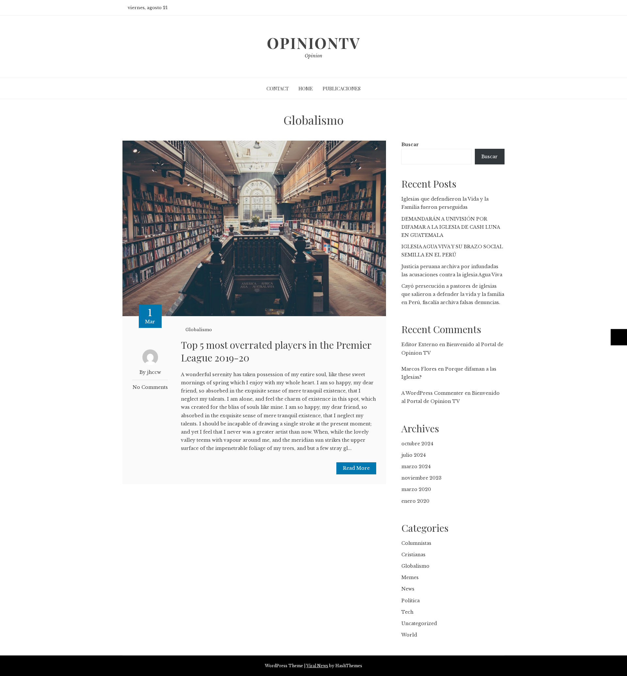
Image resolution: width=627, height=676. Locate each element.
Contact (277, 88)
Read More (356, 468)
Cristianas (413, 555)
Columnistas (416, 543)
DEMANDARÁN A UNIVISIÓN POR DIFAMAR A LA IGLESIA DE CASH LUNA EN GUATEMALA (450, 227)
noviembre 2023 (421, 478)
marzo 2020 (416, 489)
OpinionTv (313, 43)
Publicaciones (342, 88)
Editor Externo (419, 344)
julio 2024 (413, 455)
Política (410, 601)
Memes (410, 577)
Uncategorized (419, 623)
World (409, 635)
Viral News (317, 665)
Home (305, 88)
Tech (407, 612)
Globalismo (198, 329)
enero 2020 (415, 501)
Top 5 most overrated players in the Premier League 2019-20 (276, 351)
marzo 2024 (416, 466)
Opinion (313, 56)
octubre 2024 (417, 444)
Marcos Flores (419, 369)
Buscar (410, 144)
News (407, 589)
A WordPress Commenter (432, 393)
